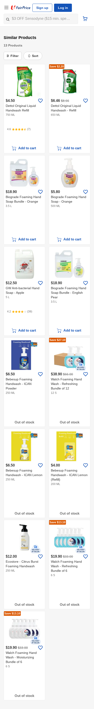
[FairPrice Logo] (21, 7)
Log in (63, 8)
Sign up (42, 8)
